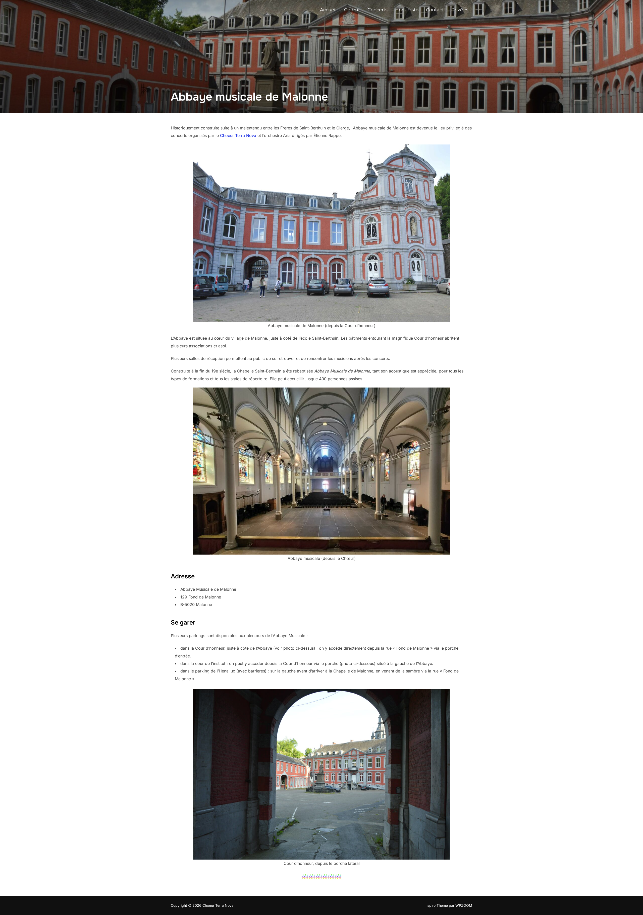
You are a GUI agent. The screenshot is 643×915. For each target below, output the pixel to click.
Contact (435, 10)
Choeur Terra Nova (238, 135)
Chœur (352, 10)
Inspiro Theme (436, 905)
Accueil (328, 10)
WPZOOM (463, 905)
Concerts (377, 10)
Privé (457, 10)
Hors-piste (406, 10)
